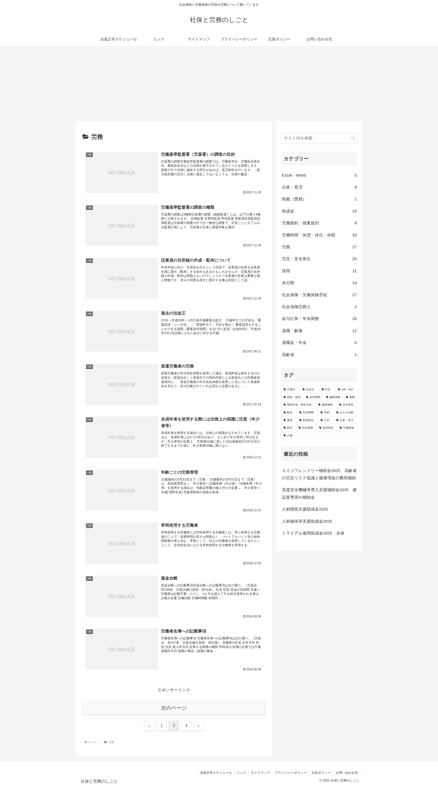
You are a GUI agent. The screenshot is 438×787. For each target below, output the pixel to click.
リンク (241, 772)
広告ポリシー (321, 772)
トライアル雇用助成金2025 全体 (313, 533)
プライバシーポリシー (291, 772)
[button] (353, 138)
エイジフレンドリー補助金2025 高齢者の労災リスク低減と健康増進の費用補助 (319, 474)
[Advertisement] (219, 83)
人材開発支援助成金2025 (305, 509)
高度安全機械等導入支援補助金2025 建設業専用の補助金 (319, 493)
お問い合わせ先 (347, 772)
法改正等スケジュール (216, 772)
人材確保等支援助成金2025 (307, 521)
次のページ (174, 708)
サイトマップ (260, 772)
